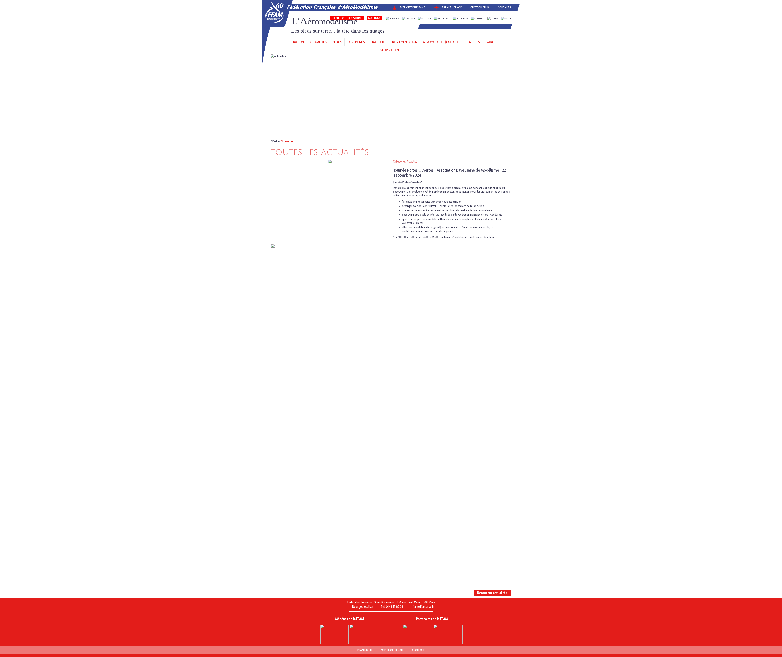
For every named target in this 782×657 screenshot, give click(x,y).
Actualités (287, 140)
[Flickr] (506, 18)
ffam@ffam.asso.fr (423, 607)
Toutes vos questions (346, 18)
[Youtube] (477, 18)
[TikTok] (492, 18)
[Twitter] (408, 18)
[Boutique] (374, 18)
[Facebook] (392, 18)
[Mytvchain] (442, 18)
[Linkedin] (424, 18)
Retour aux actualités (492, 593)
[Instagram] (460, 18)
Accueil (275, 140)
